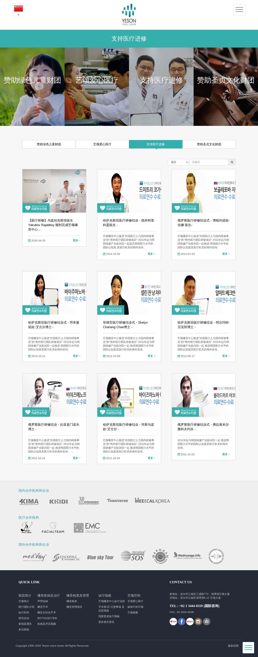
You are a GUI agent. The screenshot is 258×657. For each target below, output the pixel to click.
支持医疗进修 (156, 144)
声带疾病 (42, 601)
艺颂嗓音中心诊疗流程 (111, 601)
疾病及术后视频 (46, 623)
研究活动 (24, 618)
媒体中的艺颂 (135, 606)
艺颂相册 (132, 612)
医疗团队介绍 (26, 606)
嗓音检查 (71, 601)
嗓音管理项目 (74, 606)
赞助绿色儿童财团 (49, 144)
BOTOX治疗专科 (47, 618)
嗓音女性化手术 (46, 612)
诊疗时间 (24, 612)
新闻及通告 (25, 623)
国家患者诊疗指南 (109, 616)
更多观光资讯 (106, 621)
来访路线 (24, 629)
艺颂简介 (24, 601)
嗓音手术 (42, 606)
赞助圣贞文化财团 (209, 144)
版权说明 (233, 645)
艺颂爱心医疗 (102, 144)
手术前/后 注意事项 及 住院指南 (111, 608)
